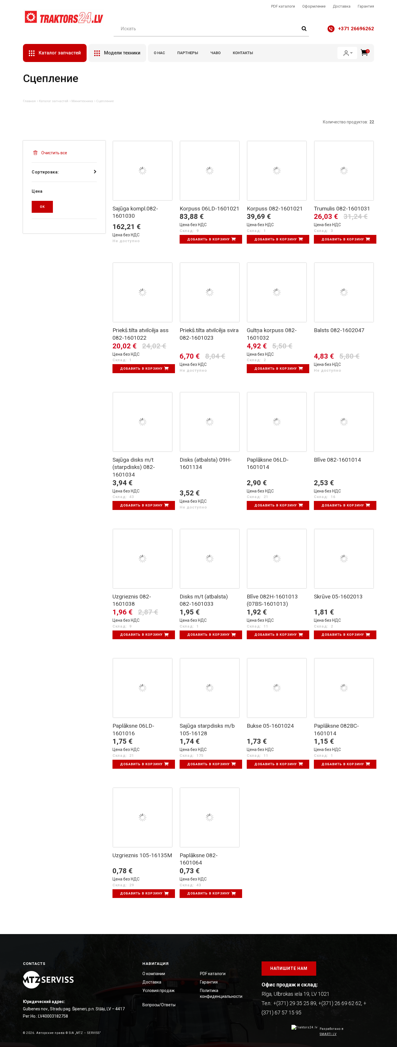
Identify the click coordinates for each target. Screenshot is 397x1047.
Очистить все (53, 152)
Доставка (341, 6)
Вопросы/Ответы (159, 1004)
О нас (159, 53)
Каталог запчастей (53, 101)
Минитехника (82, 101)
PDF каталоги (283, 6)
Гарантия (366, 6)
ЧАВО (215, 53)
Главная (29, 101)
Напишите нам (288, 968)
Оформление (314, 6)
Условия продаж (158, 990)
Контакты (243, 53)
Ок (42, 207)
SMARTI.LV (328, 1034)
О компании (153, 973)
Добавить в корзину (208, 239)
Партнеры (187, 53)
